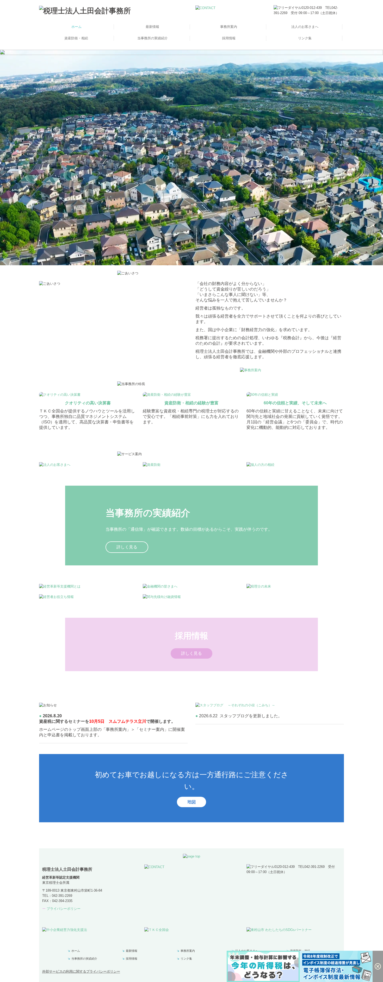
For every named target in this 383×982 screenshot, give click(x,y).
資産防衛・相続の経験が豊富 (191, 403)
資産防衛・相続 (76, 38)
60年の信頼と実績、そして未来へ (295, 403)
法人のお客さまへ (304, 27)
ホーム (76, 27)
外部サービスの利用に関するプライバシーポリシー (81, 971)
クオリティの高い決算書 (88, 403)
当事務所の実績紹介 (152, 38)
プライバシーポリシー (64, 909)
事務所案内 (228, 27)
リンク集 (305, 38)
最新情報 (152, 27)
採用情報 (229, 38)
